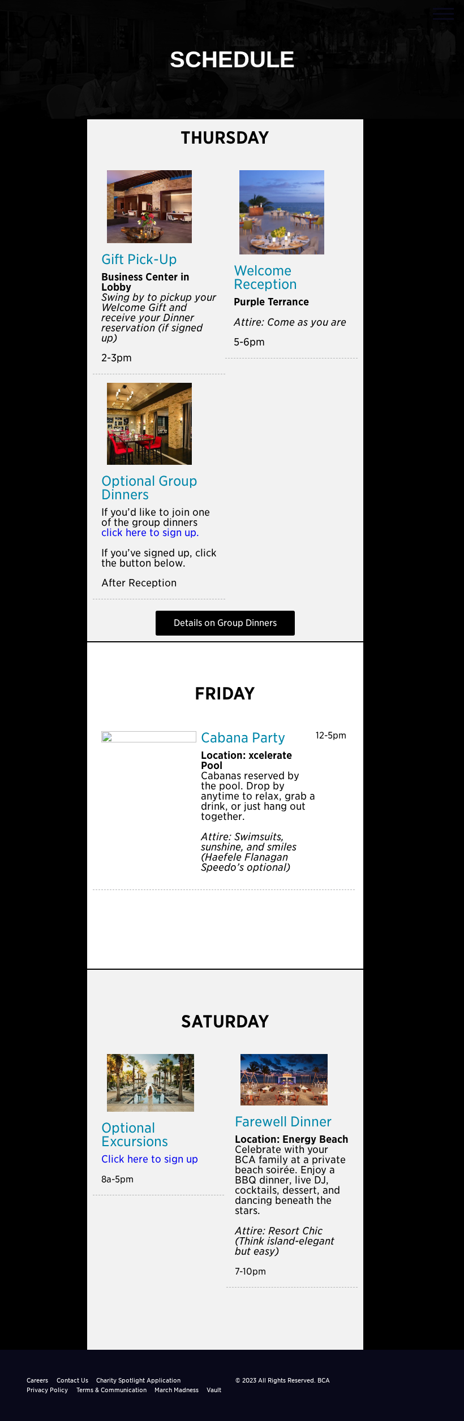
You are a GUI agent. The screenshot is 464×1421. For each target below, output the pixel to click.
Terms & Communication (111, 1390)
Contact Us (72, 1380)
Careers (37, 1380)
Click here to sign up (149, 1159)
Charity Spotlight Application (138, 1380)
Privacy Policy (47, 1390)
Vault (214, 1390)
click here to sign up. (150, 532)
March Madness (176, 1390)
